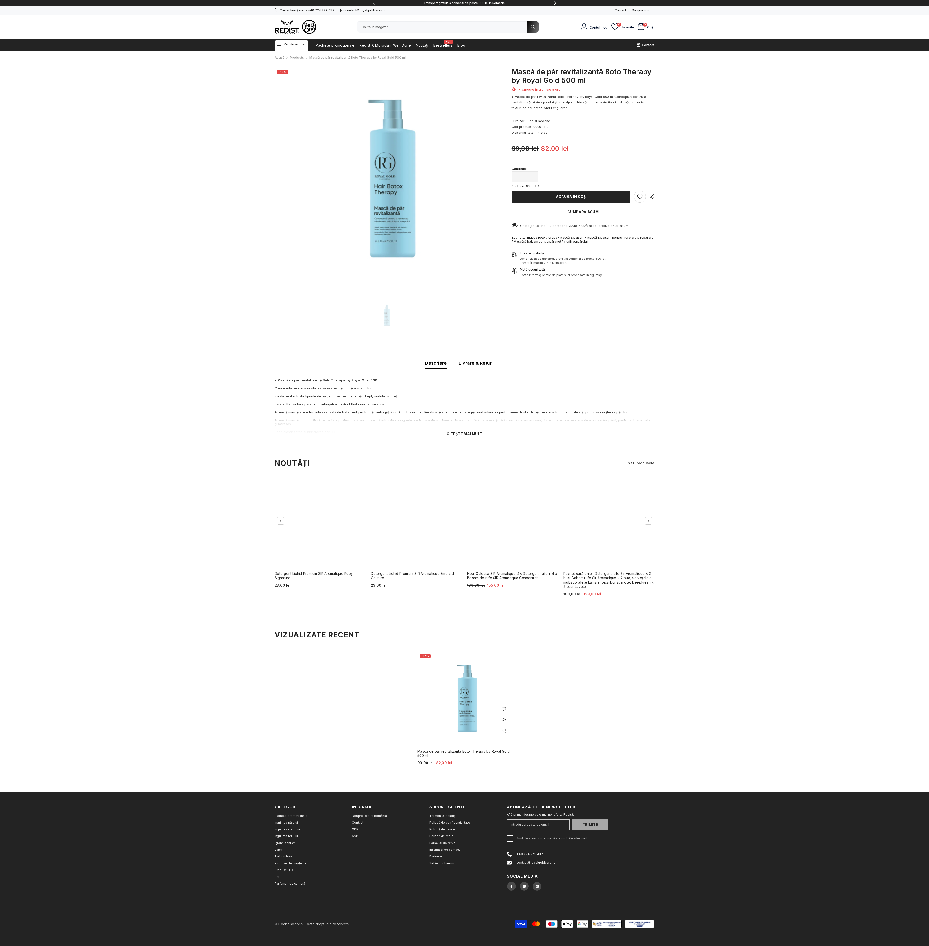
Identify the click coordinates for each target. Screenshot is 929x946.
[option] (465, 3)
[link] (640, 197)
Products (297, 57)
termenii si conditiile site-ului (564, 838)
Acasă (279, 57)
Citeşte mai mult (464, 434)
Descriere (436, 363)
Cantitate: (519, 168)
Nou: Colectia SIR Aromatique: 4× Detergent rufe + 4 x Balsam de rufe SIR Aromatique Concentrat (512, 575)
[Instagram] (524, 886)
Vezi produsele (641, 463)
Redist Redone (539, 121)
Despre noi (640, 10)
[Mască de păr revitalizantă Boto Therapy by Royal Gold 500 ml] (464, 698)
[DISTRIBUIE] (650, 197)
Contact (620, 10)
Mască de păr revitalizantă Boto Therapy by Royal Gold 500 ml (463, 753)
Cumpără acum (583, 212)
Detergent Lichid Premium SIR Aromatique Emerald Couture (412, 575)
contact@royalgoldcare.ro (365, 10)
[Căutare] (448, 27)
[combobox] (442, 27)
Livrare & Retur (475, 363)
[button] (280, 521)
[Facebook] (511, 886)
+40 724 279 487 (321, 10)
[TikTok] (537, 886)
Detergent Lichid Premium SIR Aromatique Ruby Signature (314, 575)
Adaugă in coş (571, 196)
